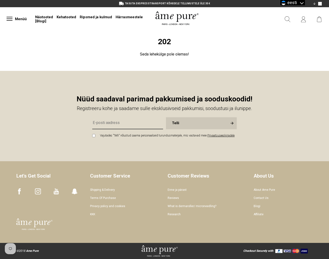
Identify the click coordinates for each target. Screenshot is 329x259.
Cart (319, 19)
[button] (292, 2)
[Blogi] (40, 21)
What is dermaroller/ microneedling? (192, 206)
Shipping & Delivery (102, 189)
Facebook (19, 191)
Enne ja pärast (177, 189)
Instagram (38, 191)
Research (174, 214)
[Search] (287, 19)
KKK (92, 214)
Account (303, 19)
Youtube (56, 191)
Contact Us (261, 198)
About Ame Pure (264, 189)
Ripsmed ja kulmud (96, 17)
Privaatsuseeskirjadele (221, 135)
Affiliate (258, 214)
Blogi (257, 206)
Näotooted (44, 17)
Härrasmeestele (129, 17)
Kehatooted (66, 17)
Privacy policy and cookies (107, 206)
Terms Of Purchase (103, 198)
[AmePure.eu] (177, 30)
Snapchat (75, 191)
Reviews (173, 198)
